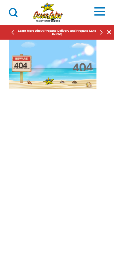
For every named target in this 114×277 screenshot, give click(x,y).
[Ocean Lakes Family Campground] (48, 12)
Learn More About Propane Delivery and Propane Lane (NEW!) (57, 32)
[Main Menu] (99, 12)
